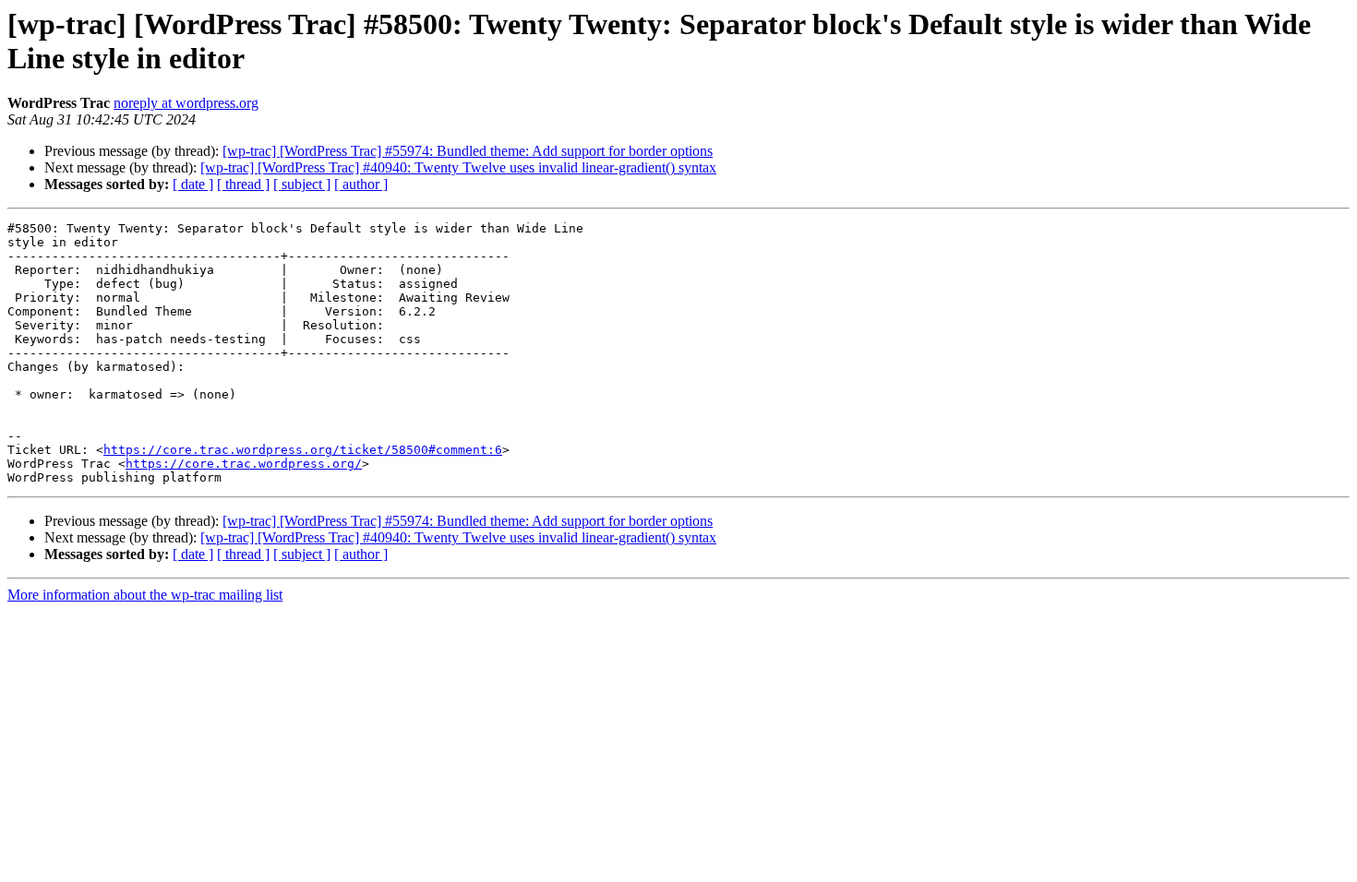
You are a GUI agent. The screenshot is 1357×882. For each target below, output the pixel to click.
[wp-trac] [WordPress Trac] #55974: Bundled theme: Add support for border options (467, 151)
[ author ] (361, 184)
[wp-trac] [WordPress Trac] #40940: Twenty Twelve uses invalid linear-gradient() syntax (458, 167)
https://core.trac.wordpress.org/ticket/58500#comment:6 (302, 450)
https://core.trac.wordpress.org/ (244, 464)
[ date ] (193, 184)
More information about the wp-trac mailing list (144, 594)
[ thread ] (243, 184)
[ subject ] (301, 184)
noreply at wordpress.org (186, 103)
